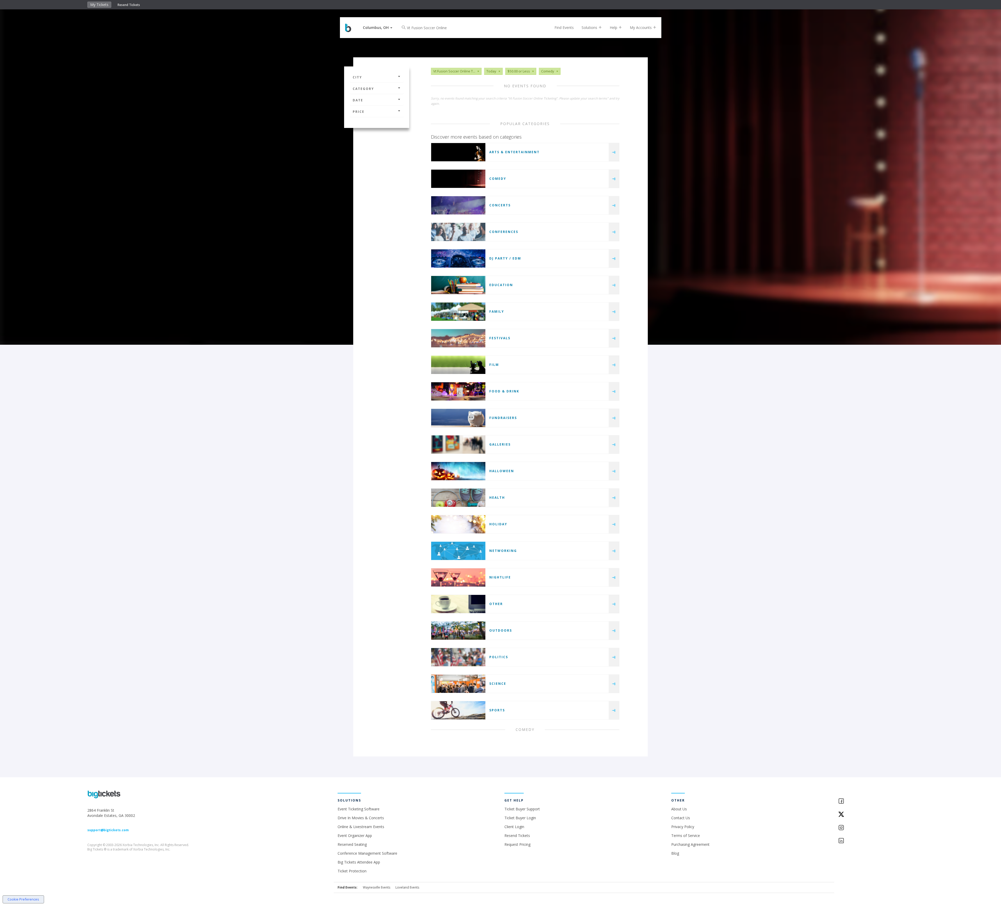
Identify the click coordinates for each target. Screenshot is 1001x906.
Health (497, 497)
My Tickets (99, 4)
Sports (497, 710)
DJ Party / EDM (505, 258)
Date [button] (358, 100)
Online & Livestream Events (361, 826)
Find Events (564, 27)
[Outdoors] (458, 630)
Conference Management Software (367, 853)
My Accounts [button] (641, 27)
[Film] (458, 365)
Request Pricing (517, 844)
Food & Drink (504, 391)
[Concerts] (458, 205)
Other (496, 604)
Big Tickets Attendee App (359, 862)
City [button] (357, 77)
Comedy (497, 178)
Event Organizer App (355, 835)
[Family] (458, 312)
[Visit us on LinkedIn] (876, 841)
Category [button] (363, 89)
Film (494, 364)
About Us (679, 808)
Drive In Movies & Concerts (361, 817)
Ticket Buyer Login (520, 817)
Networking (503, 550)
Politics (498, 657)
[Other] (458, 604)
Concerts (500, 205)
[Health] (458, 498)
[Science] (458, 684)
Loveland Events (407, 887)
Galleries (500, 444)
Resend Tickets (129, 5)
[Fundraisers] (458, 418)
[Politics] (458, 657)
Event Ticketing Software (359, 808)
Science (497, 683)
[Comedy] (458, 179)
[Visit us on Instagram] (876, 828)
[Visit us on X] (876, 814)
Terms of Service (685, 835)
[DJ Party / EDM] (458, 258)
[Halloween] (458, 471)
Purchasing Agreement (690, 844)
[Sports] (458, 710)
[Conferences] (458, 232)
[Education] (458, 285)
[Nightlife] (458, 577)
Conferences (503, 232)
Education (501, 285)
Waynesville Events (376, 887)
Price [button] (358, 111)
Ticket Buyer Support (522, 808)
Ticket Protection (352, 870)
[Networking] (458, 551)
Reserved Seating (352, 844)
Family (496, 311)
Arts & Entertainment (514, 152)
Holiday (498, 524)
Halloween (501, 471)
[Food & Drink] (458, 391)
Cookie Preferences (23, 899)
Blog (675, 853)
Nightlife (500, 577)
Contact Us (680, 817)
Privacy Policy (682, 826)
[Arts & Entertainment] (458, 152)
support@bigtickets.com (108, 830)
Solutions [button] (590, 27)
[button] (377, 27)
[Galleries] (458, 444)
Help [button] (614, 27)
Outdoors (500, 630)
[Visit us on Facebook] (876, 801)
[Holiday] (458, 524)
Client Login (514, 826)
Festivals (499, 338)
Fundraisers (503, 418)
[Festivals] (458, 338)
